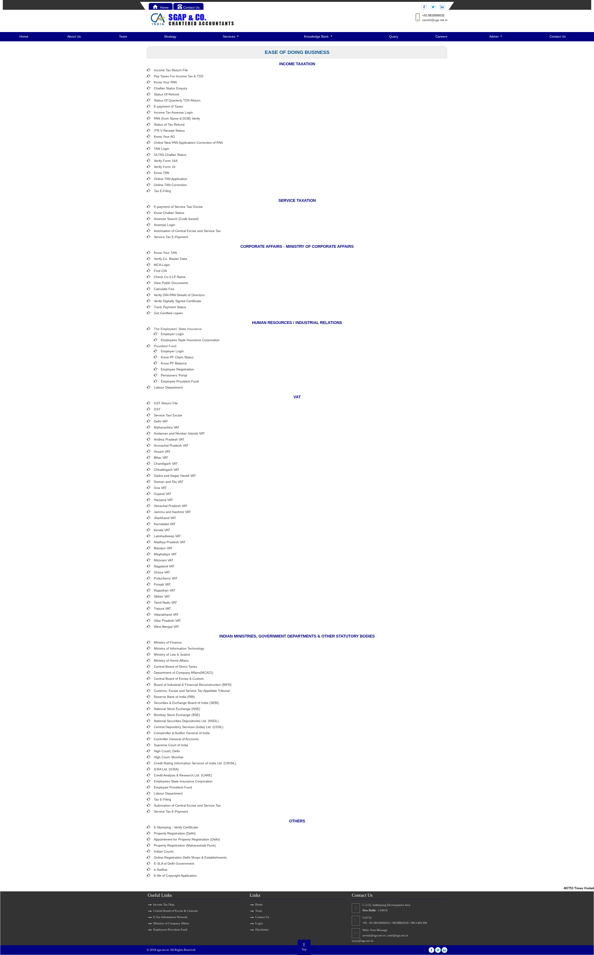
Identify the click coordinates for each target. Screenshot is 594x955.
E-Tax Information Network (170, 917)
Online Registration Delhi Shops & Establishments (190, 857)
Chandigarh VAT (166, 463)
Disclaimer (262, 929)
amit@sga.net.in (398, 935)
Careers (441, 36)
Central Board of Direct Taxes (175, 666)
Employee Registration (177, 369)
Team (123, 36)
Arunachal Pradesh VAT (171, 445)
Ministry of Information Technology (179, 648)
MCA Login (162, 265)
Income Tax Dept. (164, 904)
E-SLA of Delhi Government (174, 863)
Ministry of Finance (168, 642)
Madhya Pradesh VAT (170, 542)
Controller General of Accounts (176, 739)
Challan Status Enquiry (170, 88)
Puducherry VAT (166, 578)
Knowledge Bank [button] (316, 36)
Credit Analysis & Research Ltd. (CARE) (183, 775)
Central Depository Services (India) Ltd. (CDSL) (188, 727)
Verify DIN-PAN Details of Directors (179, 295)
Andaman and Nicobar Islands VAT (179, 433)
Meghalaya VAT (165, 554)
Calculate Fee (164, 289)
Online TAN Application (170, 179)
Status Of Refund (166, 94)
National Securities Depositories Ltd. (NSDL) (186, 721)
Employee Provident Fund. (180, 381)
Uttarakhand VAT (166, 614)
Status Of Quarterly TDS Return (177, 100)
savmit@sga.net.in (434, 20)
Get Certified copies (168, 313)
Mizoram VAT (163, 560)
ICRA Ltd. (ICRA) (166, 769)
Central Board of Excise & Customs (175, 910)
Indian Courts (164, 851)
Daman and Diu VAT (169, 482)
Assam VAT (162, 451)
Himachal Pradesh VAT (170, 506)
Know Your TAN (165, 253)
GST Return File (166, 403)
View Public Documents (171, 283)
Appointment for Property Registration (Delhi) (187, 839)
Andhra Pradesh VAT (169, 439)
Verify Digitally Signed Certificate (177, 301)
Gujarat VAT (162, 494)
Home (164, 7)
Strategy (170, 36)
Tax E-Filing (162, 191)
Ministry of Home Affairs (171, 660)
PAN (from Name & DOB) (172, 118)
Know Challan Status (169, 213)
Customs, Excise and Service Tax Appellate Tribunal (192, 691)
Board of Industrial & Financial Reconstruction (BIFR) (193, 685)
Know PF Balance (174, 363)
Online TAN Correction (170, 185)
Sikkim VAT (162, 596)
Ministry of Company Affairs (171, 923)
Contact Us (191, 7)
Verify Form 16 (164, 167)
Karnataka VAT (165, 524)
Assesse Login (164, 225)
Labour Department (168, 793)
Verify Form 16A (166, 161)
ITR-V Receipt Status (169, 130)
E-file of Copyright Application (175, 875)
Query (393, 36)
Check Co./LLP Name (170, 277)
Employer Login (172, 334)
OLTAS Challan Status (170, 155)
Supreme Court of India (171, 745)
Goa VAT (160, 488)
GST (157, 409)
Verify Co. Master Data (170, 259)
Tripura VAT (162, 608)
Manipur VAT (163, 548)
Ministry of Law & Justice (172, 654)
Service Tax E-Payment (171, 237)
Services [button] (229, 36)
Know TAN (161, 173)
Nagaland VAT (164, 566)
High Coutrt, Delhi (167, 751)
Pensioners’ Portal (174, 375)
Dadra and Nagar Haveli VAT (175, 476)
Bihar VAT (161, 457)
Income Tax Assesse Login (173, 112)
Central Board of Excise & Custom (179, 678)
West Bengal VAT (166, 626)
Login (259, 923)
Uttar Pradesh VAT (167, 620)
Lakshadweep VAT (167, 536)
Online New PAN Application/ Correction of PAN (188, 142)
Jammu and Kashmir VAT (172, 512)
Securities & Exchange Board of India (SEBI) (186, 703)
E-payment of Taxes (168, 106)
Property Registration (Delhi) (175, 833)
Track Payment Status (170, 307)
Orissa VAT (162, 572)
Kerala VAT (162, 530)
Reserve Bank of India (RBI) (174, 697)
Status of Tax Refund (169, 124)
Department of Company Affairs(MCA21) (183, 672)
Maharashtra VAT (166, 427)
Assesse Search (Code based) (176, 219)
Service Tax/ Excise (168, 415)
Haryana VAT (163, 500)
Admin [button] (494, 36)
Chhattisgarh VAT (166, 469)
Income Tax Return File (171, 70)
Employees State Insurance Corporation (190, 340)
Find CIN (160, 271)
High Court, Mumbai (168, 757)
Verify (196, 118)
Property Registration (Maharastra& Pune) (185, 845)
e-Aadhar (161, 869)
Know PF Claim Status (177, 357)
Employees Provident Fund (170, 929)
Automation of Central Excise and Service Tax (187, 231)
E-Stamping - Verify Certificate (176, 827)
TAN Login (161, 148)
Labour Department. (169, 387)
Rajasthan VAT (164, 590)
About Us (74, 36)
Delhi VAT (161, 421)
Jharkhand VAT (165, 518)
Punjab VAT (162, 584)
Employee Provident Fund (173, 787)
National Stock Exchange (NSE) (177, 709)
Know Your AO (164, 136)
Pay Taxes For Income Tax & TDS (178, 76)
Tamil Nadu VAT (165, 602)
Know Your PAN (165, 82)
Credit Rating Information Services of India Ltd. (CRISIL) (195, 763)
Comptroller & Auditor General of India (182, 733)
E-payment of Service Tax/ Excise (178, 207)
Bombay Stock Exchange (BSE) (177, 715)
